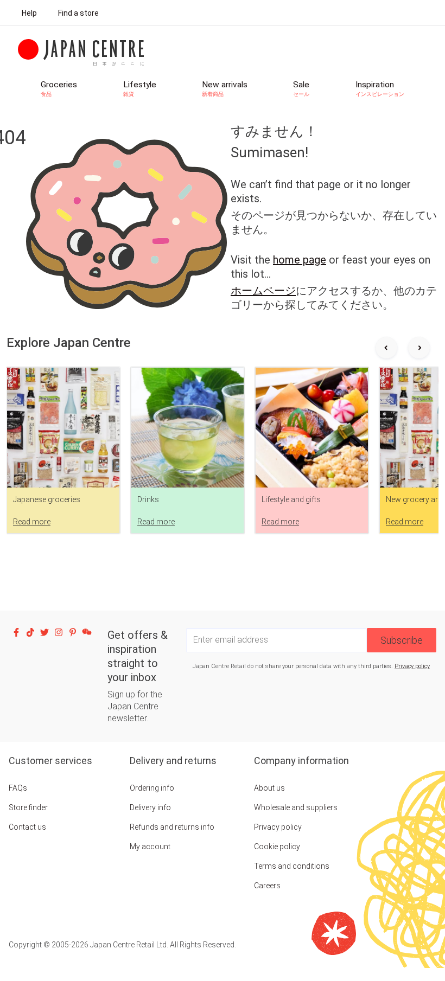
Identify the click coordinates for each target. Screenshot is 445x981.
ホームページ (263, 291)
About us (269, 788)
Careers (267, 885)
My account (150, 846)
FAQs (18, 788)
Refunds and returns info (172, 827)
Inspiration (379, 88)
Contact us (27, 827)
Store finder (28, 807)
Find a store (78, 13)
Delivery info (150, 807)
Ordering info (152, 788)
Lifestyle (139, 88)
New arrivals (224, 88)
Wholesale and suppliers (296, 807)
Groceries (59, 88)
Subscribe (401, 640)
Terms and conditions (291, 866)
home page (299, 259)
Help (29, 13)
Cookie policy (277, 846)
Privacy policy (412, 666)
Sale (301, 88)
